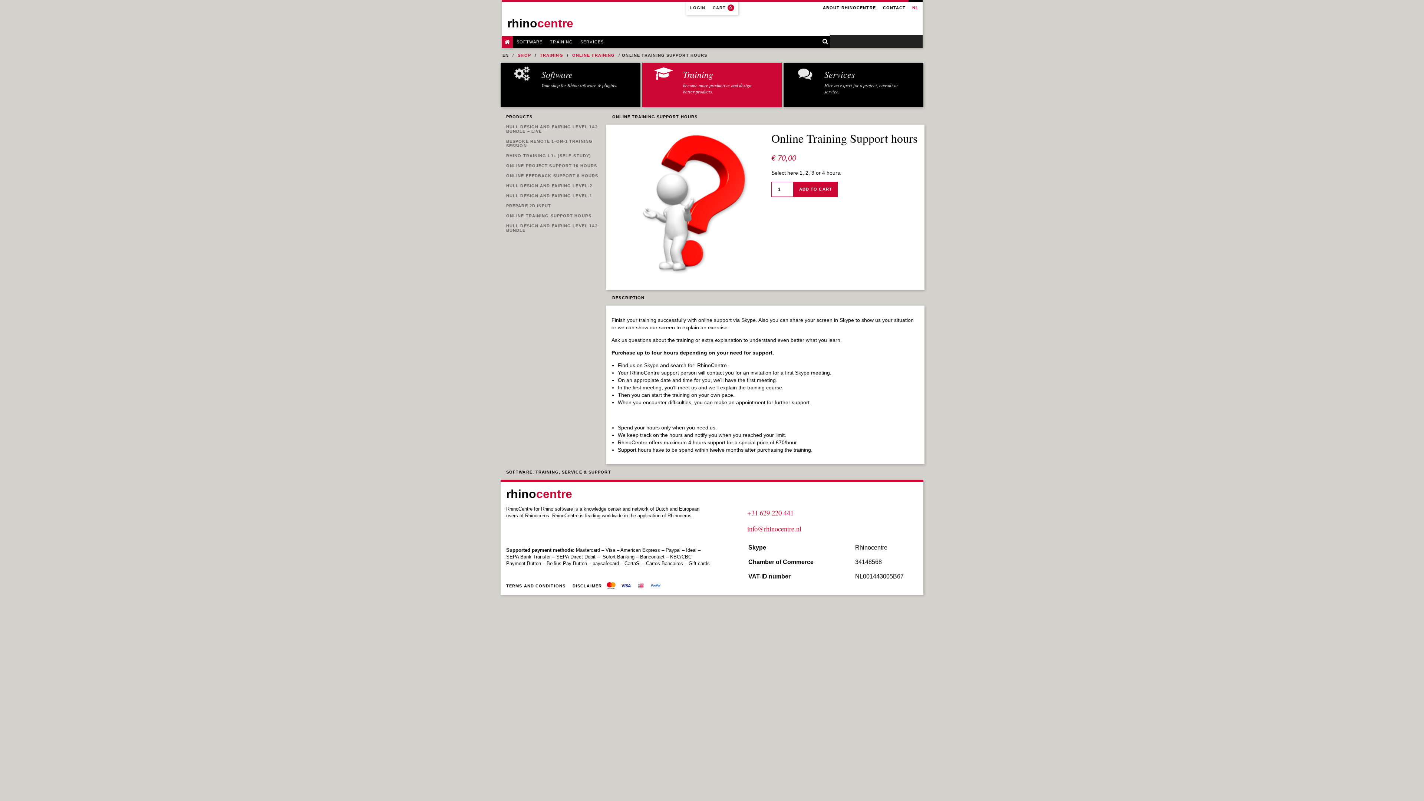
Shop (524, 55)
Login (697, 8)
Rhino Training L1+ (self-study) (548, 156)
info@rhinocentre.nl (774, 528)
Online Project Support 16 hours (551, 166)
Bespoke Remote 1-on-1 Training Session (549, 143)
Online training (593, 55)
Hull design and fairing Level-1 (549, 196)
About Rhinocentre (849, 8)
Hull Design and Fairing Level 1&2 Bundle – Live (552, 129)
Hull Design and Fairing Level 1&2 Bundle (552, 228)
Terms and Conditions (536, 586)
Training (561, 42)
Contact (894, 8)
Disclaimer (587, 586)
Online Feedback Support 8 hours (552, 176)
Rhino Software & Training (507, 42)
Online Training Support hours (548, 216)
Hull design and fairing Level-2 (549, 186)
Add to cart (815, 189)
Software (530, 42)
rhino (540, 23)
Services (592, 42)
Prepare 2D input (528, 206)
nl (915, 8)
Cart (722, 8)
